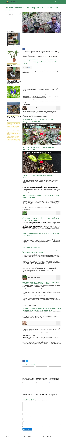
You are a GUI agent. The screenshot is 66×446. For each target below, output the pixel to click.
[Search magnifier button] (20, 14)
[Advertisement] (41, 41)
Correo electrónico (26, 416)
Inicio (36, 1)
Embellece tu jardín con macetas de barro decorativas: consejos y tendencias (13, 123)
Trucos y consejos (42, 1)
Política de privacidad (47, 436)
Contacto (59, 1)
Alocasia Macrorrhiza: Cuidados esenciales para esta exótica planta (13, 127)
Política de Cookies (27, 436)
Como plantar (48, 1)
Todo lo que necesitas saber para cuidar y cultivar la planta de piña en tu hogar (13, 140)
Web (23, 421)
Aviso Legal (7, 436)
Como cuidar (54, 1)
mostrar (29, 67)
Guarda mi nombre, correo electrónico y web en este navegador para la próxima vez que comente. (39, 426)
